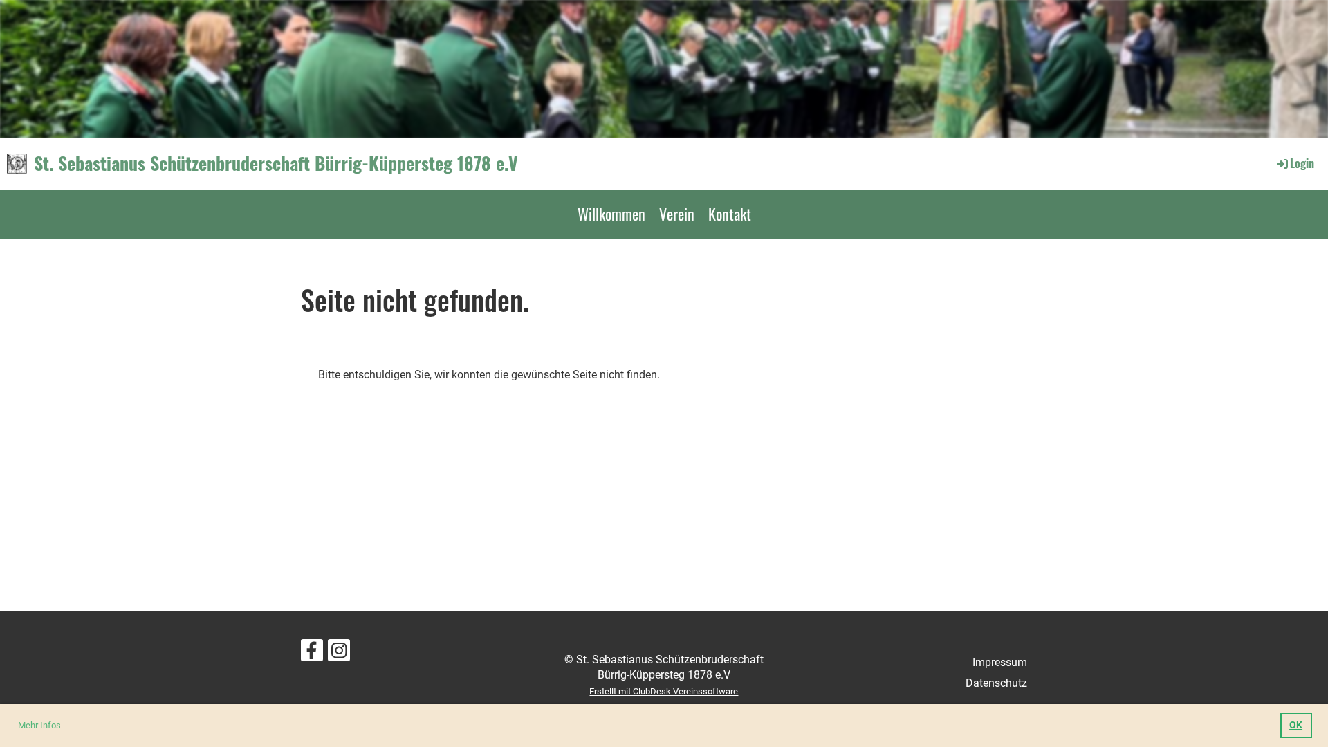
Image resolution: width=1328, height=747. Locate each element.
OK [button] (1295, 725)
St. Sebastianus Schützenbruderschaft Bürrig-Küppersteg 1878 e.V (276, 163)
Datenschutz (996, 683)
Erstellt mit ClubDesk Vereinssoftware (663, 691)
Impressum (999, 662)
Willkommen (611, 214)
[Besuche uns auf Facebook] (312, 653)
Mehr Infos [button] (39, 725)
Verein (676, 214)
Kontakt (729, 214)
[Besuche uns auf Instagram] (339, 653)
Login (1302, 163)
